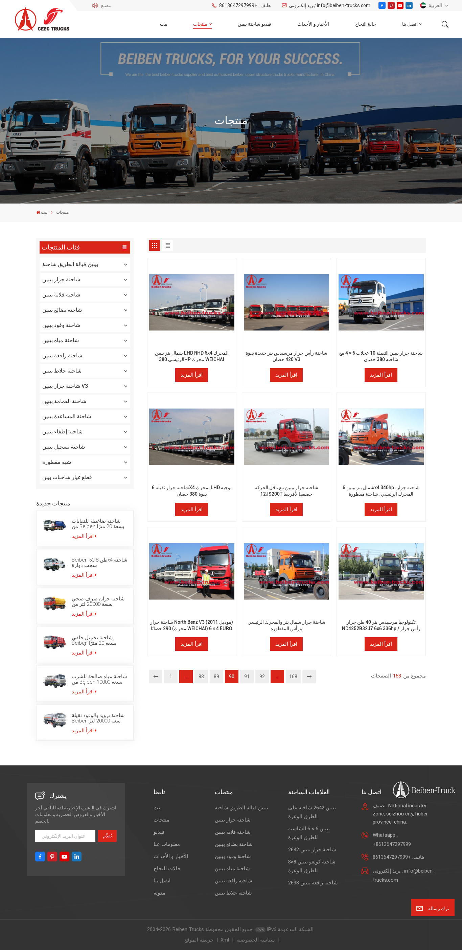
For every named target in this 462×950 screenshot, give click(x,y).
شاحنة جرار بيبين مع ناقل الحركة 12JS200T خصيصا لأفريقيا (286, 491)
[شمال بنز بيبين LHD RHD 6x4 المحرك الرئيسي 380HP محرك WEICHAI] (191, 302)
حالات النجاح (167, 868)
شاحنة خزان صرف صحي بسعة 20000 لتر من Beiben (98, 601)
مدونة (159, 893)
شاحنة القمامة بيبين (64, 401)
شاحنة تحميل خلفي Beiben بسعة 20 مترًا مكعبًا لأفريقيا (94, 640)
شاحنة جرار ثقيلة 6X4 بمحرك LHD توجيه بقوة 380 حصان (192, 491)
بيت (163, 24)
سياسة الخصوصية (255, 940)
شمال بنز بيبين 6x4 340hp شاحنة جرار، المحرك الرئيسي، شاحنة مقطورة (381, 491)
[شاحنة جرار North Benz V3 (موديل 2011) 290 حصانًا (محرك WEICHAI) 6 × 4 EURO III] (191, 571)
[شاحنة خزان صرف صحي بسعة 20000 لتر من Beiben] (55, 603)
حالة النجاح (365, 24)
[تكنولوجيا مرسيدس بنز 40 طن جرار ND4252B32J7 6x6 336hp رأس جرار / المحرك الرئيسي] (381, 571)
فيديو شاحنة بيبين (254, 24)
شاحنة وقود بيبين (61, 325)
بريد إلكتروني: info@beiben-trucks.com (329, 5)
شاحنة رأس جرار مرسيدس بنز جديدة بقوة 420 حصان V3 (286, 356)
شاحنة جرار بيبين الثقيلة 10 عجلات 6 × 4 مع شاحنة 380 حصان (381, 356)
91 (247, 676)
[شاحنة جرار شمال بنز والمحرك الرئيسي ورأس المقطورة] (286, 571)
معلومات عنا (167, 844)
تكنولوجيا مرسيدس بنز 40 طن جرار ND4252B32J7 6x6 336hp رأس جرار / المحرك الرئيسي (381, 625)
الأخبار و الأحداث (313, 24)
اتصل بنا (410, 24)
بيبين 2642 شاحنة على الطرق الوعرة (312, 812)
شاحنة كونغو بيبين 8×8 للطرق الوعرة (312, 866)
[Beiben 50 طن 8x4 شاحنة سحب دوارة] (55, 564)
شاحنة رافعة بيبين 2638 (313, 883)
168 (293, 676)
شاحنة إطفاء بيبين (62, 431)
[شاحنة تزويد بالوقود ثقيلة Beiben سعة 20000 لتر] (55, 720)
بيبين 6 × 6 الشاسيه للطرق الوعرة (309, 833)
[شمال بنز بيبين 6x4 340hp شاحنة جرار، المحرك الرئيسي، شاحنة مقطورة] (381, 437)
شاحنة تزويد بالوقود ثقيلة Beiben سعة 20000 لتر (98, 718)
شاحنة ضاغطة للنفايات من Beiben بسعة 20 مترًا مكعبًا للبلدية (98, 523)
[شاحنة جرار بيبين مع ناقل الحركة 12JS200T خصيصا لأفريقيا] (286, 437)
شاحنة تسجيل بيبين (63, 447)
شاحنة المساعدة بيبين (66, 416)
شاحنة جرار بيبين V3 (65, 386)
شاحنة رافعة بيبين (62, 355)
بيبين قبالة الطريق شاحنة (70, 264)
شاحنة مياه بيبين (60, 340)
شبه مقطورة (56, 462)
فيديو (159, 832)
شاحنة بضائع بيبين (62, 310)
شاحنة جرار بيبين (61, 279)
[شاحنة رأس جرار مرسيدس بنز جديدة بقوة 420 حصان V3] (286, 302)
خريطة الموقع (198, 940)
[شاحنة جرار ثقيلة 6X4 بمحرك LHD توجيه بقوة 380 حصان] (191, 437)
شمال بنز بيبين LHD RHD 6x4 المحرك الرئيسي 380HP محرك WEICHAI (192, 356)
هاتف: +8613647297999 (398, 857)
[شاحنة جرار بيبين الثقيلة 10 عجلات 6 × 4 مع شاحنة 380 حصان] (381, 302)
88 (201, 676)
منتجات (200, 24)
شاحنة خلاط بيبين (62, 370)
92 (262, 676)
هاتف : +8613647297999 (244, 5)
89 (216, 676)
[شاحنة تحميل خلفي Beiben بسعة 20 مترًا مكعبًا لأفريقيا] (55, 642)
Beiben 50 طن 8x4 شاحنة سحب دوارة (100, 562)
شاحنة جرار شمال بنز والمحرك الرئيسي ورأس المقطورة (286, 625)
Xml (225, 940)
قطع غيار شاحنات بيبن (67, 477)
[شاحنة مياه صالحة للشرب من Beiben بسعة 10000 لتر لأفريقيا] (55, 681)
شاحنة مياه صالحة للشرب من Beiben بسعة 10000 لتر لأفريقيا (99, 679)
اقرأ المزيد (83, 536)
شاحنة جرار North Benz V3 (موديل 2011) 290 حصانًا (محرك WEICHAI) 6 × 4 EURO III (191, 625)
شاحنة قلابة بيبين (61, 294)
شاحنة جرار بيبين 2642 (312, 850)
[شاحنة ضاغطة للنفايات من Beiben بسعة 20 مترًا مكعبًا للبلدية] (55, 525)
